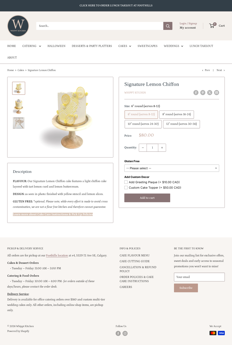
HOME (11, 46)
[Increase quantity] (162, 147)
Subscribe (185, 288)
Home (10, 70)
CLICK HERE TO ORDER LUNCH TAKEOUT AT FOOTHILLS (116, 5)
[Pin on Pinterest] (202, 92)
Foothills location (57, 255)
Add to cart (147, 197)
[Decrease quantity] (143, 147)
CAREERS (126, 287)
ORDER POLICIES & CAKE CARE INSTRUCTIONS (137, 279)
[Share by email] (216, 92)
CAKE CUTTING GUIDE (135, 261)
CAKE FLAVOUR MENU (135, 255)
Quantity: (130, 147)
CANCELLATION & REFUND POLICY (138, 269)
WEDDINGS (171, 46)
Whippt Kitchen (135, 92)
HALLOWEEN (56, 46)
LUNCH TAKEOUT (201, 46)
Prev (207, 70)
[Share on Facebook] (195, 92)
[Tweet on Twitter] (209, 92)
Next (219, 70)
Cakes (21, 70)
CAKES (122, 46)
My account (188, 28)
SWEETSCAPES (148, 46)
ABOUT (12, 57)
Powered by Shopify (18, 331)
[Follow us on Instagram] (125, 333)
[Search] (167, 26)
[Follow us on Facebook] (118, 333)
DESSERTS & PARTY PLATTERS (92, 46)
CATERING (29, 46)
